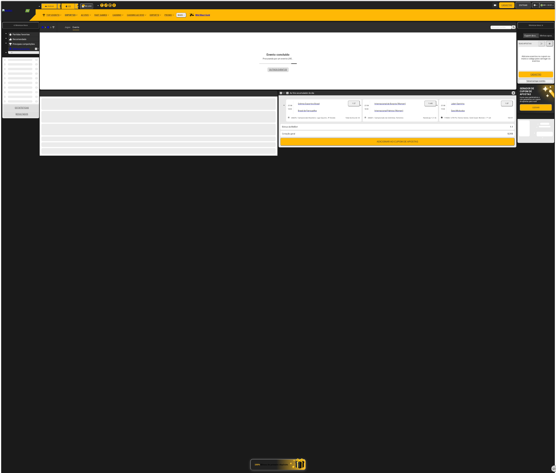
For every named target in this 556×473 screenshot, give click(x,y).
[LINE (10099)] (42, 27)
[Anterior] (36, 49)
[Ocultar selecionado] (33, 90)
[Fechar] (552, 143)
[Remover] (513, 93)
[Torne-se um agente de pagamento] (495, 5)
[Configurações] (535, 5)
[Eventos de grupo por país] (37, 90)
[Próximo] (287, 93)
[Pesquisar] (514, 27)
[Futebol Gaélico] (48, 27)
